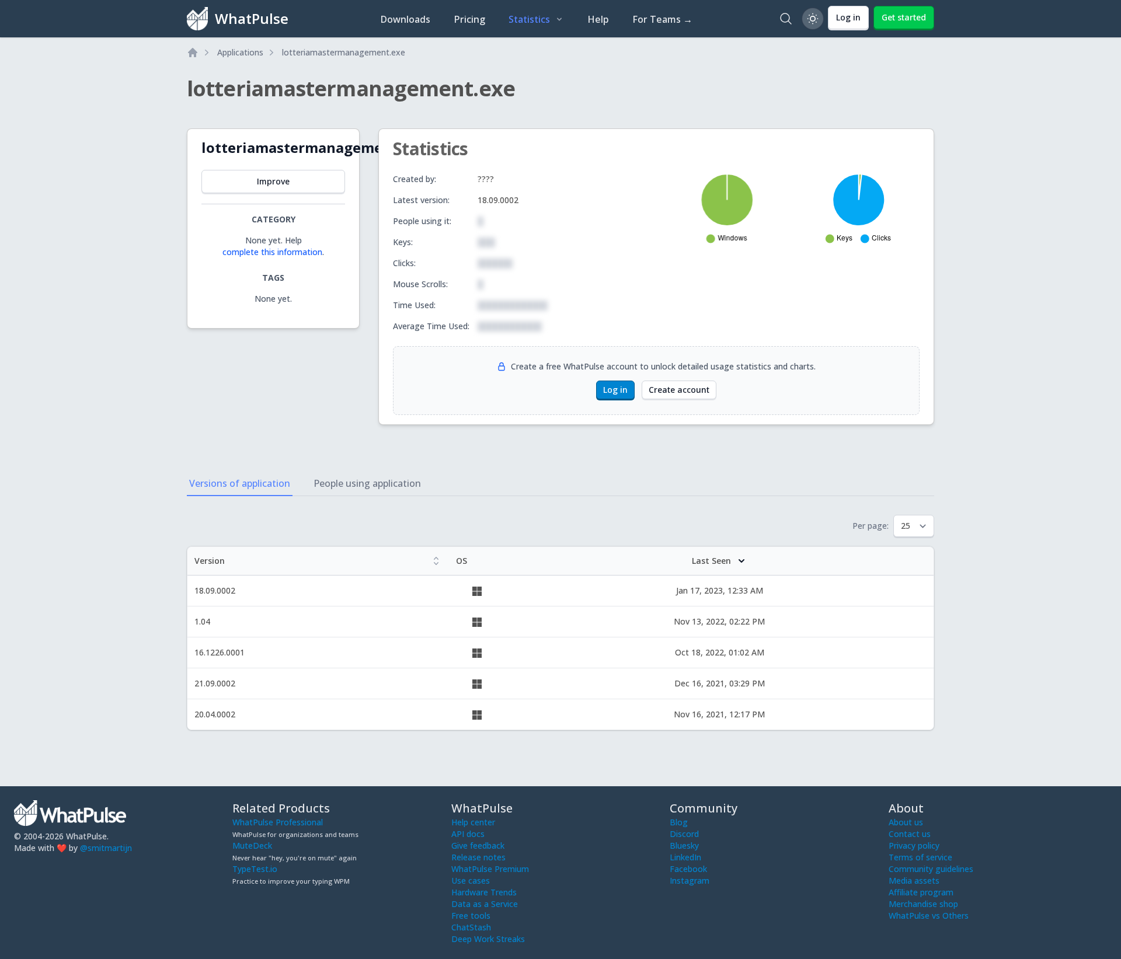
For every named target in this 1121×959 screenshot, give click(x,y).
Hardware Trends (484, 892)
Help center (473, 822)
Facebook (688, 868)
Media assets (914, 880)
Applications (240, 52)
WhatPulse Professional (277, 822)
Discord (684, 833)
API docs (468, 833)
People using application (367, 483)
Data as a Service (484, 903)
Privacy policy (914, 845)
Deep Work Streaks (488, 938)
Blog (679, 822)
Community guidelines (931, 868)
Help (598, 19)
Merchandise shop (923, 903)
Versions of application (239, 483)
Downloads (405, 19)
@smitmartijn (106, 847)
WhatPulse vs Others (929, 915)
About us (906, 822)
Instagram (689, 880)
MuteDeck (252, 845)
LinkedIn (685, 857)
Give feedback (477, 845)
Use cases (470, 880)
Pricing (469, 19)
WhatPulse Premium (490, 868)
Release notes (478, 857)
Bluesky (684, 845)
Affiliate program (921, 892)
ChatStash (471, 927)
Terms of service (920, 857)
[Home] (193, 52)
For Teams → (662, 19)
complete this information (272, 251)
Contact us (910, 833)
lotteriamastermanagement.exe (343, 52)
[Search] (786, 19)
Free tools (470, 915)
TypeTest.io (254, 868)
